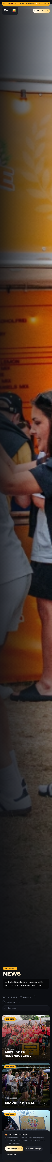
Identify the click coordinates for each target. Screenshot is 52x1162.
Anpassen (11, 1154)
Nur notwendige (33, 1149)
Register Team (41, 11)
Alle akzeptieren (14, 1149)
